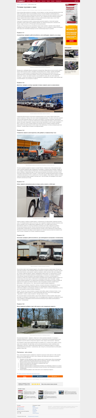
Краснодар (34, 409)
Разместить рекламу (20, 406)
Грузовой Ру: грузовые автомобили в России (21, 1)
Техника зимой (29, 373)
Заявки (48, 1)
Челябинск (34, 411)
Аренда (38, 1)
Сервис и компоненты (22, 373)
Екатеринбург (35, 410)
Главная (18, 4)
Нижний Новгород (36, 413)
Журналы (29, 1)
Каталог (52, 1)
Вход (77, 1)
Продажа (34, 1)
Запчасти (43, 1)
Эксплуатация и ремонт (36, 373)
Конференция (58, 1)
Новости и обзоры (24, 4)
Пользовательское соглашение (33, 416)
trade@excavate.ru (21, 409)
